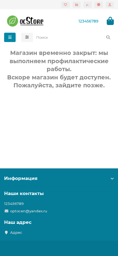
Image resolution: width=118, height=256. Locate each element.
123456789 (14, 203)
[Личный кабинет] (110, 5)
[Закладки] (65, 5)
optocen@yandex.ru (28, 211)
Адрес (16, 232)
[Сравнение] (76, 5)
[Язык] (98, 5)
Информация (21, 178)
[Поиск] (108, 37)
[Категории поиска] (27, 37)
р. (87, 5)
